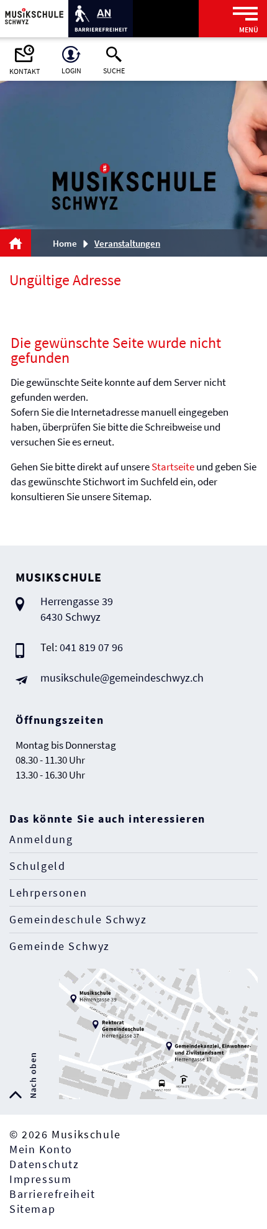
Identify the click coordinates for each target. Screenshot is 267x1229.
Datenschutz (44, 1164)
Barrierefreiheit (52, 1194)
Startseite (173, 466)
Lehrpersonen (48, 892)
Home (65, 243)
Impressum (40, 1179)
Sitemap (32, 1209)
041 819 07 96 (91, 647)
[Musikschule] (34, 15)
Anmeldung (41, 839)
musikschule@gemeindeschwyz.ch (122, 677)
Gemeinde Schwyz (59, 946)
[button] (131, 243)
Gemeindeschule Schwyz (78, 919)
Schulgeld (37, 866)
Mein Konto (41, 1149)
